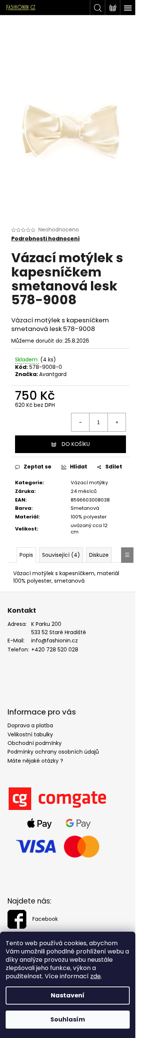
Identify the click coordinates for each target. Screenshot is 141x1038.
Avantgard (53, 374)
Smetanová (85, 508)
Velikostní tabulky (30, 734)
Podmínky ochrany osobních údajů (53, 751)
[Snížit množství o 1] (80, 422)
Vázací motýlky (89, 482)
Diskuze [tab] (99, 555)
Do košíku (76, 444)
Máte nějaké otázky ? (35, 761)
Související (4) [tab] (61, 555)
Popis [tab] (26, 555)
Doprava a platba (30, 725)
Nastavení (68, 995)
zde (95, 976)
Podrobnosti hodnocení (45, 238)
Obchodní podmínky (35, 743)
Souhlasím (67, 1019)
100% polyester (89, 516)
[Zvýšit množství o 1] (117, 422)
